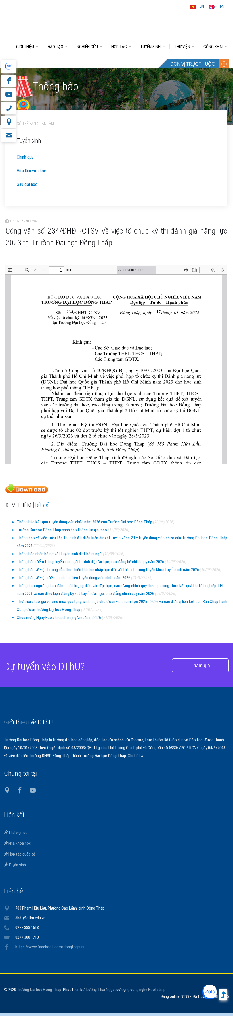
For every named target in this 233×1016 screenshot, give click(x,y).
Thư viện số (18, 833)
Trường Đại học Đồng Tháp (39, 990)
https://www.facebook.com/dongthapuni (49, 947)
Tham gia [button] (200, 666)
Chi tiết (134, 756)
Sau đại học (27, 185)
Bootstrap (156, 990)
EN (222, 6)
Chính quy (25, 157)
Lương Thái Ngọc (100, 990)
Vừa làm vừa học (31, 171)
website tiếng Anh (8, 66)
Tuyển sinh (17, 865)
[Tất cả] (41, 505)
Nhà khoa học (19, 843)
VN (201, 6)
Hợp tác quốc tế (21, 854)
